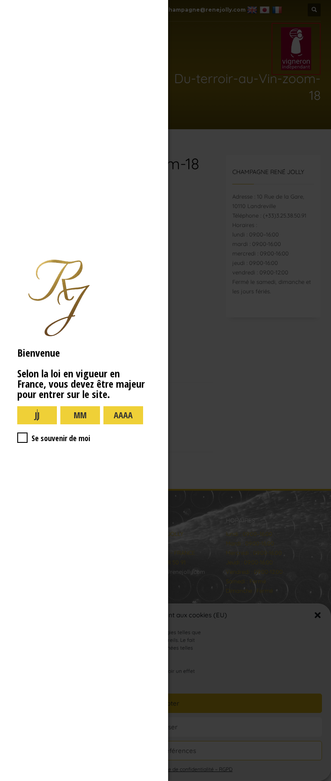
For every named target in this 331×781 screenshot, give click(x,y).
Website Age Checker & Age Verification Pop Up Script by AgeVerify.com (320, 779)
